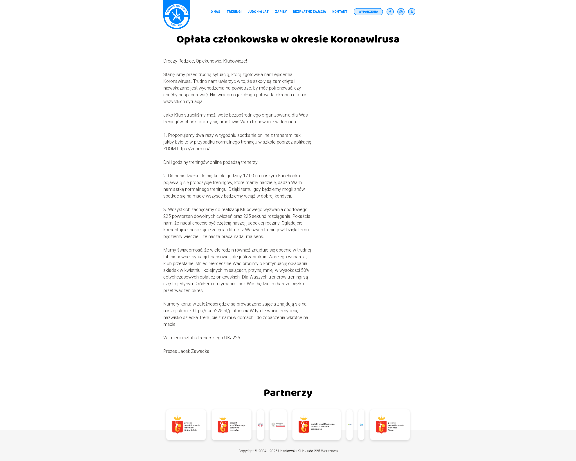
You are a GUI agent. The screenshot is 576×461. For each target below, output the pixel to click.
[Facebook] (390, 11)
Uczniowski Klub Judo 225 (299, 451)
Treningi (234, 11)
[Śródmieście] (186, 424)
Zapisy (281, 11)
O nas (215, 11)
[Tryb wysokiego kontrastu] (401, 11)
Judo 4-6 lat (258, 11)
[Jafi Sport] (349, 425)
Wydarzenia (368, 11)
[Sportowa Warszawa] (316, 424)
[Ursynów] (231, 424)
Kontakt (339, 11)
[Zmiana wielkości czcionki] (411, 11)
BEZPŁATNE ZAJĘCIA (309, 11)
